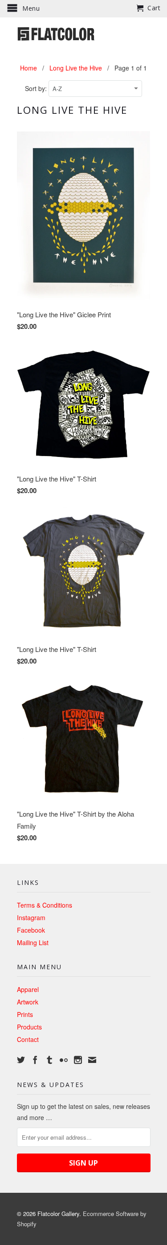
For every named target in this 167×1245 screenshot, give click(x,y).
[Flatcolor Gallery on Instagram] (78, 1060)
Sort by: (37, 88)
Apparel (28, 989)
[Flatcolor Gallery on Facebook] (35, 1060)
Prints (25, 1014)
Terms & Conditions (44, 905)
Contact (28, 1039)
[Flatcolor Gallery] (84, 33)
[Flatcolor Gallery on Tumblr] (49, 1060)
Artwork (27, 1001)
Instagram (31, 917)
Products (29, 1026)
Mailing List (33, 942)
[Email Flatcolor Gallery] (92, 1060)
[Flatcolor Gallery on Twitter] (21, 1060)
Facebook (31, 929)
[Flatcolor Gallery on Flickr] (64, 1060)
